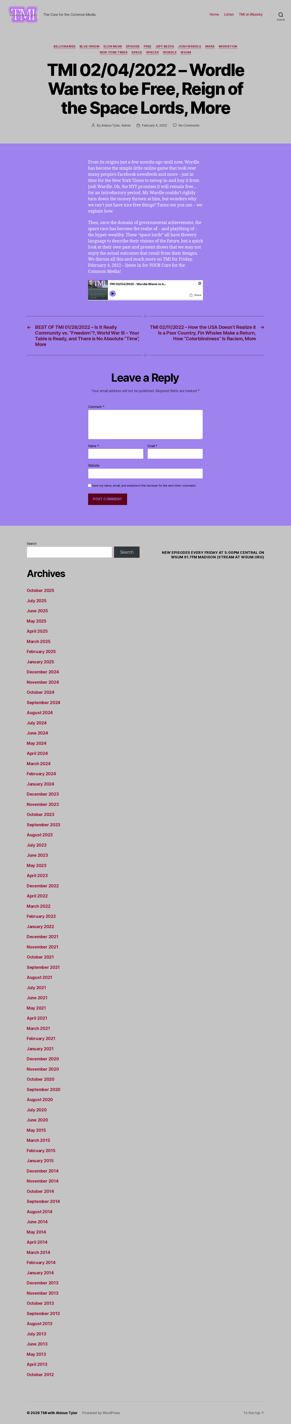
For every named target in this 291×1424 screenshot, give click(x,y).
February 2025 (41, 651)
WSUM (186, 52)
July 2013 (36, 1333)
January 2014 (40, 1272)
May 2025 (36, 621)
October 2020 (40, 1079)
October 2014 (40, 1191)
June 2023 (37, 855)
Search (31, 544)
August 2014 (39, 1211)
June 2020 (37, 1120)
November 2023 (43, 804)
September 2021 (43, 967)
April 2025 (37, 631)
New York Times (113, 52)
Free (147, 46)
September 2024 (43, 702)
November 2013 (42, 1293)
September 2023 (43, 824)
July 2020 (37, 1109)
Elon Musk (113, 46)
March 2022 (38, 906)
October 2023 (40, 814)
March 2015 (38, 1140)
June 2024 (37, 733)
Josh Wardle (189, 46)
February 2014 (41, 1262)
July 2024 (37, 723)
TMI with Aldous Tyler (58, 1413)
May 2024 (37, 743)
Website (93, 465)
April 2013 (37, 1364)
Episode (133, 46)
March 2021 (38, 1028)
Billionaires (65, 46)
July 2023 (37, 845)
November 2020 (43, 1069)
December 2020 (43, 1058)
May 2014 (36, 1232)
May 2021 (36, 1008)
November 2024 (43, 682)
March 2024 (38, 763)
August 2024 (40, 712)
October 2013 (40, 1303)
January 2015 (40, 1160)
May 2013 (36, 1354)
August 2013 (39, 1323)
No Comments (189, 125)
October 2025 (40, 590)
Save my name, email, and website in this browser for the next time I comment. (144, 485)
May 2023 (36, 865)
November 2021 (42, 947)
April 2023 (37, 875)
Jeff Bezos (164, 46)
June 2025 (37, 610)
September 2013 (43, 1313)
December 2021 (42, 936)
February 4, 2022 (154, 125)
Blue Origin (90, 46)
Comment (96, 407)
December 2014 (43, 1171)
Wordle (170, 52)
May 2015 (36, 1130)
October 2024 (40, 692)
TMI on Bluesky (251, 14)
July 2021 (36, 987)
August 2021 (39, 977)
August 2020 (40, 1099)
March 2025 (38, 641)
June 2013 (37, 1344)
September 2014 (43, 1201)
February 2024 (41, 773)
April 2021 (37, 1018)
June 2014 (37, 1221)
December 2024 (43, 671)
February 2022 (41, 916)
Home (214, 14)
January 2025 (40, 661)
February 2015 (41, 1150)
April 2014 (37, 1242)
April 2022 (37, 896)
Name (93, 446)
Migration (228, 46)
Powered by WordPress (101, 1413)
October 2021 (40, 957)
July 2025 (37, 600)
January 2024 (40, 784)
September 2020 (43, 1089)
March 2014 (38, 1252)
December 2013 (42, 1282)
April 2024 (37, 753)
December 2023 (43, 794)
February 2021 (41, 1038)
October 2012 (40, 1374)
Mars (210, 46)
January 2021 (40, 1048)
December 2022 (43, 885)
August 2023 (40, 834)
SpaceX (152, 52)
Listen (229, 14)
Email (152, 446)
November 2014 (43, 1181)
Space (136, 52)
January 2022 (40, 926)
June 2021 (37, 997)
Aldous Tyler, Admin (116, 125)
